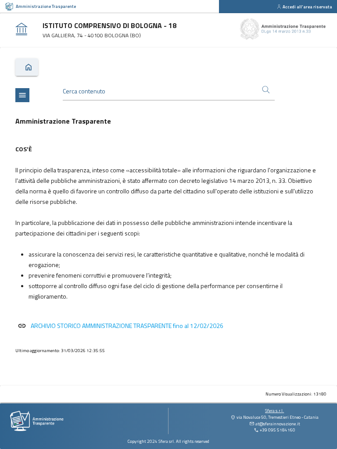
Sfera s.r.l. (274, 410)
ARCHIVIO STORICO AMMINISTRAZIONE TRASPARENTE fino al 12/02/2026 (127, 325)
